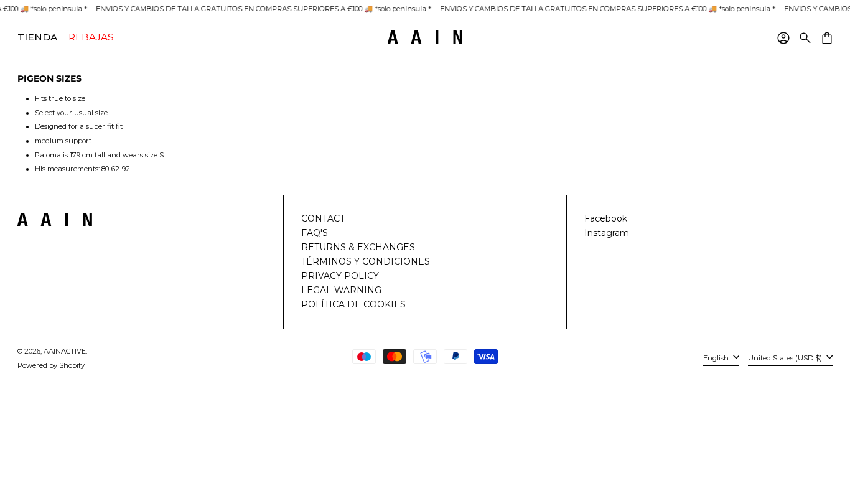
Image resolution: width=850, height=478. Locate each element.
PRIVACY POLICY (340, 275)
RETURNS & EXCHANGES (358, 247)
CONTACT (323, 218)
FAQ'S (314, 232)
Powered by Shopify (51, 365)
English (717, 358)
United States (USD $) (786, 358)
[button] (804, 37)
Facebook (605, 218)
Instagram (606, 232)
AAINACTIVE (65, 351)
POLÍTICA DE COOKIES (353, 304)
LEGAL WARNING (341, 290)
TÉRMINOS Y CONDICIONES (365, 261)
